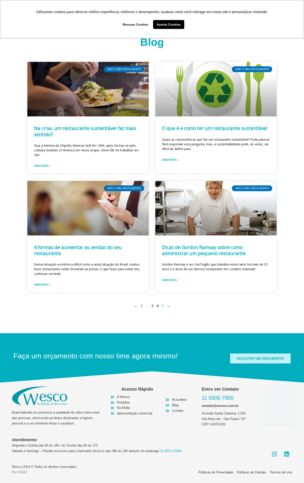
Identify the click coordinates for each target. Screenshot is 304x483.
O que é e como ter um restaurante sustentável (214, 128)
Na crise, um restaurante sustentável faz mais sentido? (85, 131)
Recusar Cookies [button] (135, 24)
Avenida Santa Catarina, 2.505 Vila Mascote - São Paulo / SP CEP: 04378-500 (224, 418)
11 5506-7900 (217, 398)
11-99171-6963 (171, 451)
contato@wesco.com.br (220, 406)
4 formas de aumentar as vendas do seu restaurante (78, 250)
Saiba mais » (42, 166)
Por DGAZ (19, 472)
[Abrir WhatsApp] (293, 472)
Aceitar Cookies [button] (169, 24)
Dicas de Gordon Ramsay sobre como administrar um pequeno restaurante (204, 250)
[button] (260, 358)
